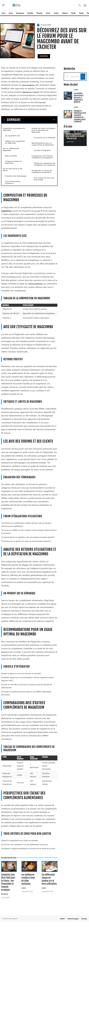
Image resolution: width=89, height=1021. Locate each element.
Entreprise (44, 56)
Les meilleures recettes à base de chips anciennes (28, 879)
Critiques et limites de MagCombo (13, 162)
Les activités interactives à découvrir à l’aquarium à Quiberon (78, 97)
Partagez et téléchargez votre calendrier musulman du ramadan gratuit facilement (80, 116)
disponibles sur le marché (30, 92)
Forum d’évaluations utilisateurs (12, 182)
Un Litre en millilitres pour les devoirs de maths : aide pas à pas (75, 136)
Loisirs (23, 888)
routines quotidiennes (35, 284)
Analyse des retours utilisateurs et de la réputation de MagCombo (44, 130)
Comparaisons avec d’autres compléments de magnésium (42, 157)
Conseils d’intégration (42, 150)
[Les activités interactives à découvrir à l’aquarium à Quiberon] (68, 95)
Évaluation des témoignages (15, 176)
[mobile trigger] (4, 5)
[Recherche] (79, 5)
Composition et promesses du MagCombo (14, 129)
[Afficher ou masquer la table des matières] (38, 119)
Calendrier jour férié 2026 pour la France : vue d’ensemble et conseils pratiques (8, 882)
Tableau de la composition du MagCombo (15, 142)
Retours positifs (11, 156)
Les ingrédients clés (12, 136)
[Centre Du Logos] (16, 5)
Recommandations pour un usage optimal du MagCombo (43, 144)
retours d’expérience (28, 85)
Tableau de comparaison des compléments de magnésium (44, 164)
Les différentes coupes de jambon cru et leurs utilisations (49, 879)
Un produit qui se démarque (44, 137)
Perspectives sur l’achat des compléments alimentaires (42, 171)
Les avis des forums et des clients (12, 170)
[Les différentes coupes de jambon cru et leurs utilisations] (49, 866)
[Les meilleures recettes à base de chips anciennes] (29, 866)
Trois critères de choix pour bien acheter (44, 179)
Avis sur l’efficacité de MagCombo (11, 149)
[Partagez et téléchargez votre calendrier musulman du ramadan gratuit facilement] (68, 114)
